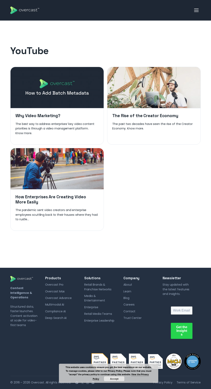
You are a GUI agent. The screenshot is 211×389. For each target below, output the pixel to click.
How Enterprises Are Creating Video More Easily (50, 199)
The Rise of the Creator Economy (145, 115)
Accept (114, 379)
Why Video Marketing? (37, 115)
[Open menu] (196, 10)
